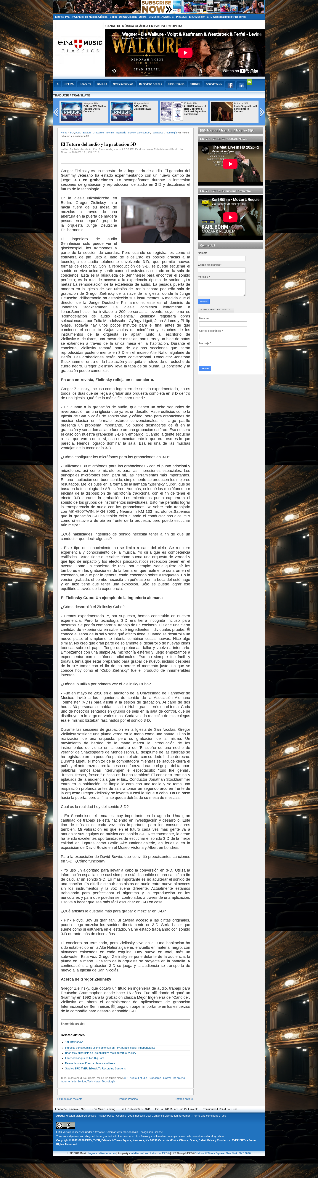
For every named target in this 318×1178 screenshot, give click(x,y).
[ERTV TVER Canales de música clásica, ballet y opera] (159, 12)
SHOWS (195, 84)
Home (64, 132)
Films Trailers (176, 84)
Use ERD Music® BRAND (135, 1109)
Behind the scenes (150, 84)
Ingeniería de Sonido (138, 132)
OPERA (69, 84)
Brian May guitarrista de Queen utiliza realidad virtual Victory (100, 1053)
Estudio (87, 132)
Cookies (121, 1115)
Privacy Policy (106, 1115)
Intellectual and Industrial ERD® (150, 1153)
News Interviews (123, 84)
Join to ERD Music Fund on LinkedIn (176, 1109)
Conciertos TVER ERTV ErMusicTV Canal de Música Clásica (193, 110)
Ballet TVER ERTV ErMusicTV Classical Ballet (245, 109)
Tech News (157, 132)
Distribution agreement (177, 1115)
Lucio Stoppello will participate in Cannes (145, 109)
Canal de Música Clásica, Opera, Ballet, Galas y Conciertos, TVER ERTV (202, 1140)
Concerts (85, 84)
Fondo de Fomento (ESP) (70, 1109)
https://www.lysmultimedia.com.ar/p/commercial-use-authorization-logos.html (179, 1136)
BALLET (102, 84)
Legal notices (136, 1115)
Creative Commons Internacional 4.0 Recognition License (129, 1132)
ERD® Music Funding (102, 1109)
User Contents (154, 1115)
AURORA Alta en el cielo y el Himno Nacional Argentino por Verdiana (95, 110)
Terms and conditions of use (209, 1115)
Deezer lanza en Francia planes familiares (90, 1063)
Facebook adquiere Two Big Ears (84, 1058)
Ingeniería (121, 132)
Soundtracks (214, 84)
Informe (110, 132)
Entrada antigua (184, 1099)
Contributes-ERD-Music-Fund (220, 1109)
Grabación (98, 132)
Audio (78, 132)
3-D (72, 132)
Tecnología (171, 132)
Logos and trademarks (102, 1153)
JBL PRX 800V (74, 1042)
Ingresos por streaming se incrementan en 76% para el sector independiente (110, 1047)
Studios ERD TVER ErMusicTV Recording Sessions (95, 1068)
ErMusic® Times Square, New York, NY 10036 (223, 1153)
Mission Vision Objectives (81, 1115)
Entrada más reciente (69, 1099)
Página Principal (128, 1099)
